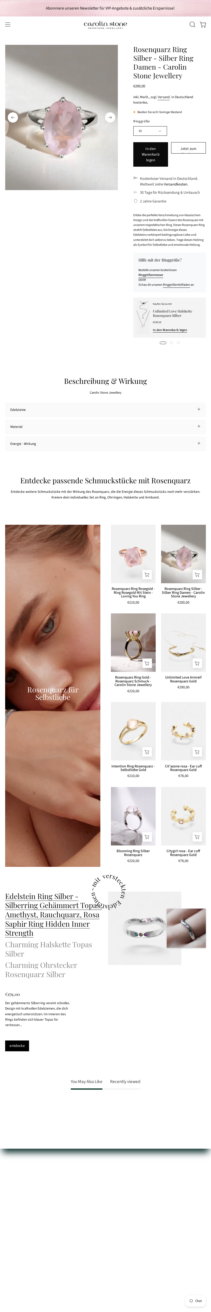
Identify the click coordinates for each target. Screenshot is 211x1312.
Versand (164, 97)
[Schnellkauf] (147, 574)
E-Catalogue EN (122, 1182)
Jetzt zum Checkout (188, 150)
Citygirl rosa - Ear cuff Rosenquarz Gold (183, 853)
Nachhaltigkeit (121, 1189)
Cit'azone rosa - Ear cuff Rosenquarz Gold (183, 768)
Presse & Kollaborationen (129, 1196)
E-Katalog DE (120, 1174)
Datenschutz (14, 1218)
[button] (192, 24)
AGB (8, 1210)
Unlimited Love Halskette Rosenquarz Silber (172, 313)
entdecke (17, 1045)
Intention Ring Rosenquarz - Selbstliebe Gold (133, 768)
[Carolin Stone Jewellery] (105, 24)
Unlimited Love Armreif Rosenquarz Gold (183, 679)
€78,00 (183, 776)
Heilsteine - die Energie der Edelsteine (138, 1167)
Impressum (13, 1225)
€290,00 (183, 687)
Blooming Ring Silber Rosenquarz (133, 853)
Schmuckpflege (16, 1167)
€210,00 (133, 603)
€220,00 (133, 691)
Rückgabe (12, 1196)
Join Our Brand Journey (128, 1203)
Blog (114, 1210)
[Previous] (13, 117)
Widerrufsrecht (16, 1203)
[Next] (110, 117)
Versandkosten (175, 184)
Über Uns (118, 1160)
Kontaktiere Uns (17, 1174)
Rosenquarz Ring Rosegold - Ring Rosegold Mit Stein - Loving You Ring (133, 592)
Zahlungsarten (15, 1182)
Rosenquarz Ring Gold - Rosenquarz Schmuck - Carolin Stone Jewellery (133, 681)
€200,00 (183, 603)
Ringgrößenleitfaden (176, 284)
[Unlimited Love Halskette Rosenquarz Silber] (143, 317)
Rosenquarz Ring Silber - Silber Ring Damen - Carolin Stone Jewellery (183, 592)
